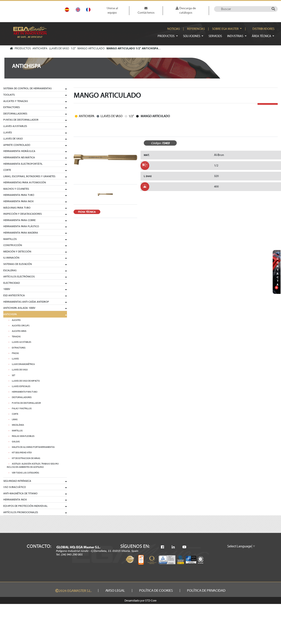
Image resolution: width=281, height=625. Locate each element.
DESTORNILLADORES (15, 113)
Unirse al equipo (112, 10)
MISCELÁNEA (18, 425)
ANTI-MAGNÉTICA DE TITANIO (20, 493)
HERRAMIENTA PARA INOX (18, 201)
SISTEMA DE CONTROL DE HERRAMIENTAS (27, 88)
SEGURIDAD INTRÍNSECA (17, 480)
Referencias (196, 28)
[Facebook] (162, 547)
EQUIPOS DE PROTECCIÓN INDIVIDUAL (25, 505)
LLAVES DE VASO (59, 48)
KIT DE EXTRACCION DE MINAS (26, 458)
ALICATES (16, 320)
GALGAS (16, 441)
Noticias (173, 28)
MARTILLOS (10, 239)
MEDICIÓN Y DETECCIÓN (17, 251)
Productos (166, 36)
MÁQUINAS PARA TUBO (17, 207)
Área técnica (262, 36)
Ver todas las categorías (25, 472)
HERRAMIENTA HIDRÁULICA (19, 151)
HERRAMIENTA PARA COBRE (19, 220)
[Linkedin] (173, 547)
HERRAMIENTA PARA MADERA (20, 232)
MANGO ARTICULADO (91, 48)
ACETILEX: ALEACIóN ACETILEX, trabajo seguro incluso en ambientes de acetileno (33, 465)
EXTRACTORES (11, 107)
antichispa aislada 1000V (19, 307)
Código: (156, 143)
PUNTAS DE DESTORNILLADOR (20, 119)
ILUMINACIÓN (11, 257)
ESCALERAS (9, 270)
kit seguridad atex (22, 452)
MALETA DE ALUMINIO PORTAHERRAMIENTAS (33, 447)
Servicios (215, 36)
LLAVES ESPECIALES (21, 386)
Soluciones (192, 36)
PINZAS (15, 353)
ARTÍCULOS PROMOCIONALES (20, 512)
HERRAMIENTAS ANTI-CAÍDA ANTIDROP (26, 301)
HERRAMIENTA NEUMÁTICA (19, 157)
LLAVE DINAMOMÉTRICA (23, 364)
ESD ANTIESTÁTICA (14, 295)
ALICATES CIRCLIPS (20, 325)
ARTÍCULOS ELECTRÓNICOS (19, 276)
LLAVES (7, 132)
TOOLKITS (9, 94)
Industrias (235, 36)
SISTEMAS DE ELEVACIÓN (17, 264)
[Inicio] (11, 48)
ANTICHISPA (39, 48)
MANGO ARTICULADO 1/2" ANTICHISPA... (133, 48)
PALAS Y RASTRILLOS (22, 408)
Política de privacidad (206, 590)
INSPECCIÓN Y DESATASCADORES (22, 213)
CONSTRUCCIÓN (12, 245)
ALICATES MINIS (19, 331)
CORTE (7, 169)
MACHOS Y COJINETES (16, 188)
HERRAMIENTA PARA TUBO (18, 194)
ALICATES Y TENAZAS (15, 101)
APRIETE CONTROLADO (16, 144)
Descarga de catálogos (187, 10)
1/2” (73, 48)
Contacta (278, 271)
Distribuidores (263, 28)
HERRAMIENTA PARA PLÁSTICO (21, 226)
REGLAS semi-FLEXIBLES (23, 436)
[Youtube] (184, 547)
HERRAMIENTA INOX (15, 499)
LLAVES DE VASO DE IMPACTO (26, 381)
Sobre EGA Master (225, 28)
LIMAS (15, 419)
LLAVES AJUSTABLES (15, 126)
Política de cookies (156, 590)
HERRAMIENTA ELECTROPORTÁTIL (23, 163)
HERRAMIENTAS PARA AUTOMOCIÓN (24, 182)
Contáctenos (146, 12)
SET (13, 375)
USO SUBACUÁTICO (14, 487)
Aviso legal (115, 590)
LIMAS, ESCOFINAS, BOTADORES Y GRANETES (29, 176)
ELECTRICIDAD (11, 282)
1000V (6, 289)
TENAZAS (16, 336)
